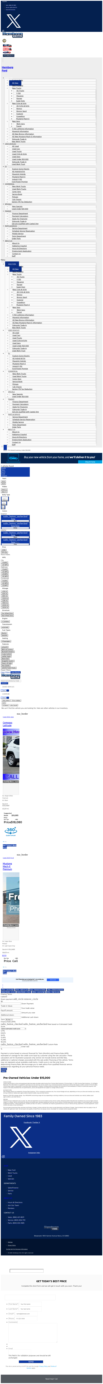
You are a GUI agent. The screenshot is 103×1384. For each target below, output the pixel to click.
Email (10, 1348)
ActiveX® (5, 647)
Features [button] (5, 644)
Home (5, 450)
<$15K (4, 550)
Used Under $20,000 (20, 209)
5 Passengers (6, 641)
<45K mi (4, 591)
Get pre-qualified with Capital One (25, 224)
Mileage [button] (5, 588)
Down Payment (27, 1004)
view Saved (13, 705)
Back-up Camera (7, 649)
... (7, 690)
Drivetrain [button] (6, 610)
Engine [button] (4, 618)
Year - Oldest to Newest (55, 989)
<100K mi (5, 598)
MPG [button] (4, 557)
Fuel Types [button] (6, 630)
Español (4, 1)
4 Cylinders (5, 621)
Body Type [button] (6, 495)
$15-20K (4, 552)
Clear (3, 690)
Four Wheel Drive (7, 613)
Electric (4, 633)
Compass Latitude (7, 724)
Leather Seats (6, 656)
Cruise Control (6, 654)
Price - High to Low (22, 989)
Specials (8, 204)
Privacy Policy (43, 1366)
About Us (8, 241)
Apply (4, 1071)
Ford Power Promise (20, 182)
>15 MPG (4, 562)
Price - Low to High (8, 989)
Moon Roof (5, 658)
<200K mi (5, 605)
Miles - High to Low (53, 992)
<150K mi (5, 603)
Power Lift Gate (7, 663)
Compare (5, 705)
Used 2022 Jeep (8, 717)
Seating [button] (5, 638)
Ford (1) (4, 489)
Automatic (5, 627)
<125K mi (4, 600)
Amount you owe (28, 1013)
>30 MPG (5, 576)
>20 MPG (5, 565)
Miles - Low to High (39, 992)
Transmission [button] (7, 624)
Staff (13, 256)
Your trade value (27, 1008)
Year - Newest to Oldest (37, 989)
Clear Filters (5, 672)
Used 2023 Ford (8, 858)
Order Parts (16, 238)
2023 (3, 484)
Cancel (4, 1069)
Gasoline (4, 635)
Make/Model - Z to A (23, 992)
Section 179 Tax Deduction (22, 202)
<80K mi (4, 596)
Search (4, 683)
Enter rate (25, 1047)
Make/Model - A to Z (8, 992)
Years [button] (4, 478)
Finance (8, 211)
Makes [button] (4, 487)
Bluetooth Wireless (8, 651)
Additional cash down (30, 1017)
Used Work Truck (18, 164)
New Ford (9, 78)
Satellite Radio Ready (9, 668)
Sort (3, 703)
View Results (15, 672)
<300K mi (5, 607)
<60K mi (4, 593)
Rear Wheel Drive (7, 615)
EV (6, 166)
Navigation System (8, 661)
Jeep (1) (4, 492)
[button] (48, 260)
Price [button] (4, 547)
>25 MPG (5, 574)
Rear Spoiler (6, 665)
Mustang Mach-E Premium (7, 866)
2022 (3, 481)
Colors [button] (4, 511)
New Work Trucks (18, 141)
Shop (6, 1166)
